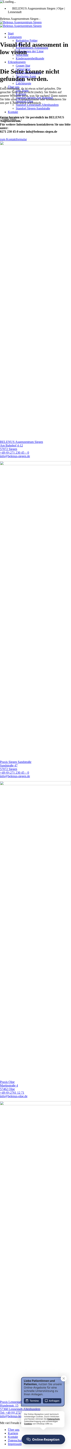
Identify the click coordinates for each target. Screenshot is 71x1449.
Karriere (13, 1433)
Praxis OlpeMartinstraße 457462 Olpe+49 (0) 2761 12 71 (12, 1087)
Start (11, 33)
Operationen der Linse (30, 51)
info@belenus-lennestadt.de (17, 1416)
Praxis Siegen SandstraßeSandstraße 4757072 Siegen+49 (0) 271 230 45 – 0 (15, 767)
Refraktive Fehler (26, 40)
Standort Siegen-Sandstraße (33, 108)
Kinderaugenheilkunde (30, 58)
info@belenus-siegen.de (15, 456)
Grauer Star (23, 65)
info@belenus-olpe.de (13, 1096)
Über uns (13, 1429)
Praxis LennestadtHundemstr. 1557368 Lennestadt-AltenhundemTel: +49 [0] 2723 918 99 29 (20, 1407)
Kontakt (13, 112)
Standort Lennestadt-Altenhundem (37, 104)
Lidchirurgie (23, 83)
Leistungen (15, 37)
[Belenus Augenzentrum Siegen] (21, 24)
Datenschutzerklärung (21, 1440)
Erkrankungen (17, 62)
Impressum (14, 1444)
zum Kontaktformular (13, 139)
